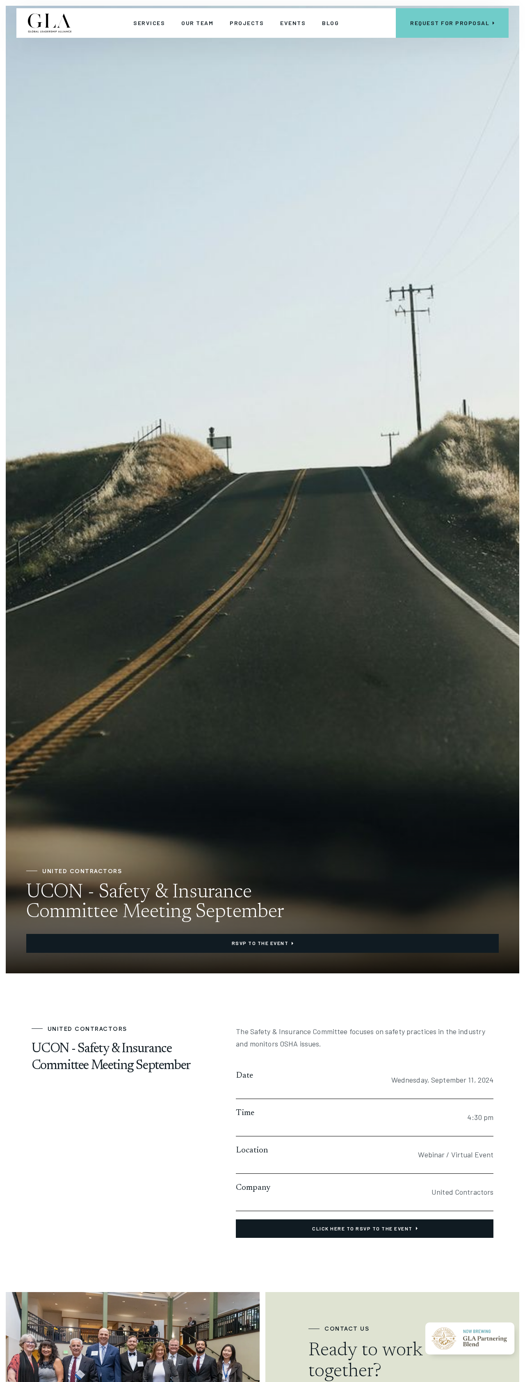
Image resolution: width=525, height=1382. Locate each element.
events (293, 22)
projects (247, 22)
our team (197, 22)
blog (330, 22)
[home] (49, 23)
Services (149, 22)
